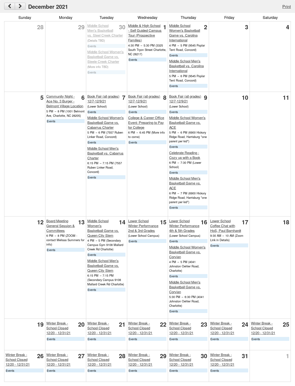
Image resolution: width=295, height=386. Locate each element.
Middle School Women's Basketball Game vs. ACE (187, 122)
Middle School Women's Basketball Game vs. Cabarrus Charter (105, 122)
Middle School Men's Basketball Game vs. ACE (185, 183)
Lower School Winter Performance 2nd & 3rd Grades (143, 225)
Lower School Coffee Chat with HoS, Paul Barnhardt (225, 225)
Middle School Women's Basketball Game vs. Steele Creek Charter (105, 56)
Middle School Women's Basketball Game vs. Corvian (187, 252)
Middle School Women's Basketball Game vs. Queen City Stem (103, 228)
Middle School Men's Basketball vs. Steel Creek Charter (105, 30)
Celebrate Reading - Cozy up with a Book (184, 155)
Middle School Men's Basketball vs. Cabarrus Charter (105, 153)
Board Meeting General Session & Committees (60, 225)
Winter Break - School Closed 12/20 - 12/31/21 (58, 328)
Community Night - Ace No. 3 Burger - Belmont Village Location (64, 101)
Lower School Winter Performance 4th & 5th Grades (184, 225)
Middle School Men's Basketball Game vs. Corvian (185, 287)
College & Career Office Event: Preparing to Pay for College (146, 122)
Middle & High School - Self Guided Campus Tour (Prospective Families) (145, 32)
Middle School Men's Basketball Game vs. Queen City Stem (103, 265)
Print (286, 6)
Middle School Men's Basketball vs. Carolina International (186, 65)
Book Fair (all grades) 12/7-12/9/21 (103, 98)
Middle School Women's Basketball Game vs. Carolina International (184, 32)
